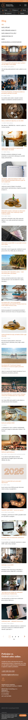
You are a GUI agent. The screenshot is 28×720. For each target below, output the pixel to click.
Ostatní (22, 13)
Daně (5, 10)
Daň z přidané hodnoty (8, 30)
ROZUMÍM (22, 715)
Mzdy (24, 10)
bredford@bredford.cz (9, 675)
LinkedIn (25, 1)
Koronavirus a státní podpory (11, 42)
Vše (2, 24)
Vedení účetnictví (7, 36)
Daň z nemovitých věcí (8, 33)
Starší (25, 636)
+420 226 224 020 (8, 671)
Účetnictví (15, 10)
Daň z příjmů (5, 27)
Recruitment (8, 13)
